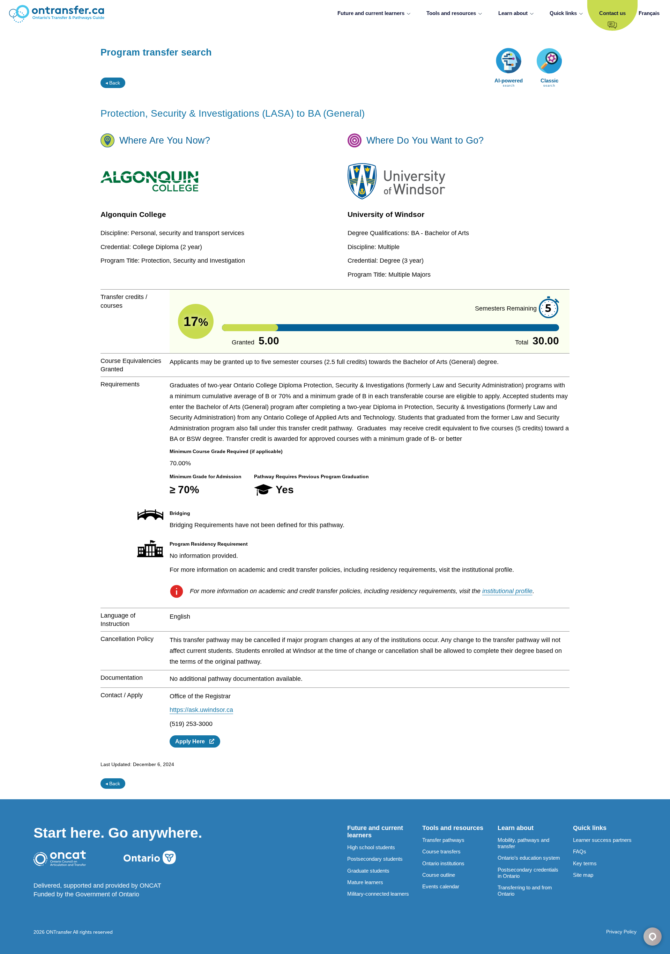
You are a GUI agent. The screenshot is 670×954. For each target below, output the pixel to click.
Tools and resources (451, 13)
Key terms (585, 863)
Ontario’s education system (529, 858)
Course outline (438, 875)
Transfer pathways (443, 840)
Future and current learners (370, 13)
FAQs (579, 851)
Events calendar (440, 886)
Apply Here (192, 741)
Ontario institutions (443, 863)
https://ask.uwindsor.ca (201, 709)
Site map (583, 875)
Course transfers (441, 851)
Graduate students (368, 871)
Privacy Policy (621, 931)
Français (649, 13)
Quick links (563, 13)
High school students (371, 847)
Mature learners (365, 882)
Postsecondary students (375, 859)
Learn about (513, 13)
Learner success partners (602, 840)
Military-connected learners (378, 894)
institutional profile (507, 591)
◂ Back (112, 83)
